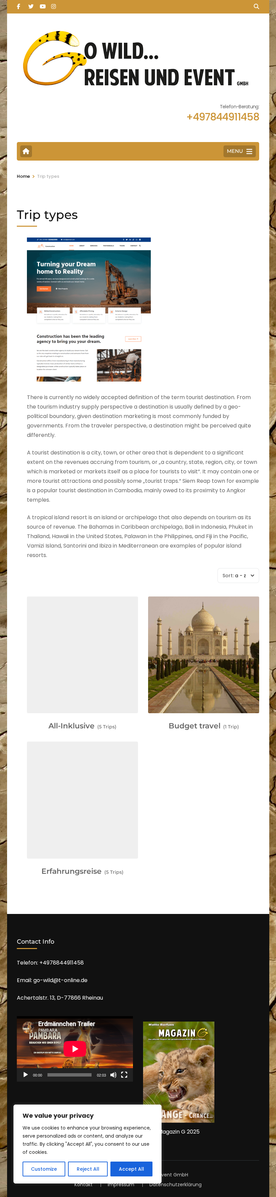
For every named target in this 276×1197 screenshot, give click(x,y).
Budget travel (194, 725)
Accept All (131, 1169)
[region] (87, 1144)
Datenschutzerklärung (175, 1184)
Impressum (121, 1184)
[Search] (256, 6)
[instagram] (53, 4)
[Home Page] (26, 151)
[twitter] (30, 4)
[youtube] (42, 4)
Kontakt (83, 1184)
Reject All (88, 1169)
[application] (75, 1049)
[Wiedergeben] (25, 1074)
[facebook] (19, 4)
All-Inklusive (71, 725)
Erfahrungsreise (71, 871)
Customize (44, 1169)
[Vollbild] (124, 1074)
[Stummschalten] (113, 1074)
